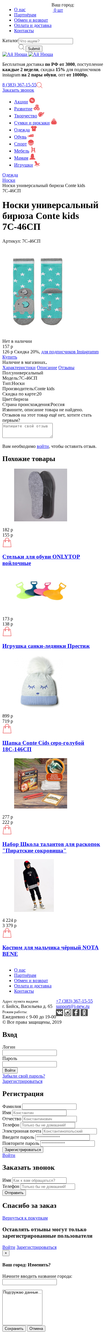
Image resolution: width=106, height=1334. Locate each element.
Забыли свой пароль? (23, 1075)
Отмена (36, 1328)
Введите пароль (18, 1137)
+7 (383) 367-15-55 (74, 1001)
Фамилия (12, 1106)
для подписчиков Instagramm (70, 351)
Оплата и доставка (33, 25)
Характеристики (19, 367)
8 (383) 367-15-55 (19, 84)
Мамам (21, 157)
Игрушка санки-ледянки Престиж (46, 646)
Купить (9, 357)
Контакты (24, 30)
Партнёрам (25, 14)
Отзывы (66, 367)
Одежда (22, 129)
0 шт (58, 10)
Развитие (23, 108)
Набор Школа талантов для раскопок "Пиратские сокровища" (51, 847)
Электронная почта (22, 1130)
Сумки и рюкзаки (32, 122)
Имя (7, 1112)
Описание (47, 367)
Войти (8, 1155)
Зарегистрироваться (22, 1081)
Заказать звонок (18, 90)
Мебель (21, 150)
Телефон (11, 1124)
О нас (20, 9)
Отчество (12, 1118)
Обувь (20, 136)
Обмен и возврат (31, 20)
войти (43, 446)
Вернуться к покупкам (25, 1217)
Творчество (25, 115)
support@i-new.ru (73, 1006)
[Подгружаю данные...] (22, 1292)
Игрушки (23, 164)
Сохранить (14, 1328)
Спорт (20, 143)
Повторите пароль (21, 1143)
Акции (21, 101)
